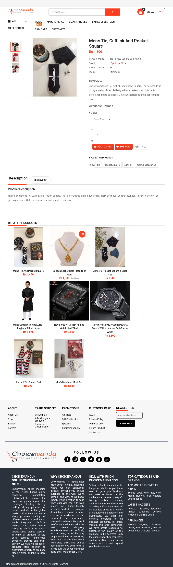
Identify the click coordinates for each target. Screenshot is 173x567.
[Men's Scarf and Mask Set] (69, 358)
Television (146, 527)
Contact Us (95, 432)
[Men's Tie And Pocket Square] (28, 247)
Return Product (97, 428)
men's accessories (146, 165)
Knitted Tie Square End (28, 382)
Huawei (140, 495)
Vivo (158, 492)
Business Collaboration (42, 425)
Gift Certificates (70, 419)
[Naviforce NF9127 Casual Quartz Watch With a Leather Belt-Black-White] (110, 300)
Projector (143, 508)
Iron (155, 527)
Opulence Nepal (119, 63)
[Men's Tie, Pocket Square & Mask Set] (110, 247)
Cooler (131, 527)
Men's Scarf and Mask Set (69, 382)
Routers (132, 508)
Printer (131, 511)
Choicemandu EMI (71, 428)
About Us (13, 415)
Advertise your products (42, 419)
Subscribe (125, 423)
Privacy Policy (96, 419)
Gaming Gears (146, 514)
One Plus (149, 492)
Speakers (156, 508)
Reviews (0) (40, 180)
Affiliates (66, 415)
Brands (12, 423)
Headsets (133, 514)
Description (18, 178)
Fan (138, 527)
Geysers (143, 524)
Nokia (148, 495)
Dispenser (156, 524)
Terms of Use (96, 423)
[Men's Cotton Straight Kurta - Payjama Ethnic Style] (28, 300)
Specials (66, 423)
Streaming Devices (150, 511)
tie (98, 165)
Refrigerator (153, 530)
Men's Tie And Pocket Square (28, 271)
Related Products (22, 223)
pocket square (112, 165)
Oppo (139, 492)
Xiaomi (131, 495)
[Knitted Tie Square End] (28, 358)
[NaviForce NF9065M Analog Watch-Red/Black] (69, 300)
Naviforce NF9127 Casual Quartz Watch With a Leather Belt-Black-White (110, 328)
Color (94, 112)
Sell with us (41, 415)
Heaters (132, 524)
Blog (10, 419)
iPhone (131, 492)
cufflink (128, 165)
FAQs (92, 415)
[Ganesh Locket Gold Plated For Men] (69, 247)
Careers (12, 428)
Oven (143, 530)
